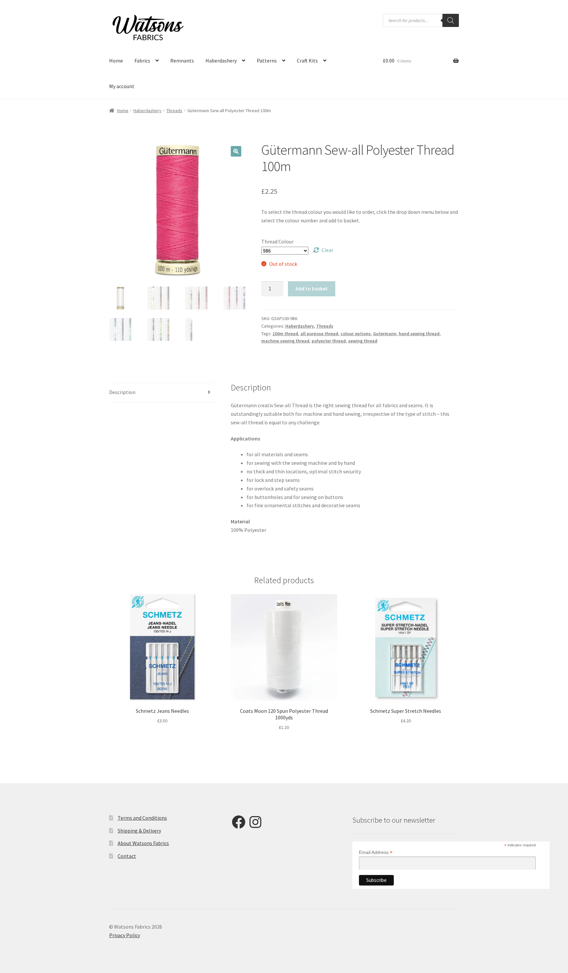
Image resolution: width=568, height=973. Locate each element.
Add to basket (312, 288)
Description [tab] (122, 392)
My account (121, 86)
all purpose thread (319, 334)
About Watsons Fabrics (143, 843)
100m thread (285, 334)
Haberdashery (221, 60)
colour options (356, 334)
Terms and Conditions (142, 817)
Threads (174, 110)
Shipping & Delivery (139, 830)
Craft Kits (307, 60)
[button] (236, 151)
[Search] (450, 20)
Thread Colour (277, 241)
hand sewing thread (419, 334)
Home (116, 60)
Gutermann (384, 334)
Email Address (375, 852)
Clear (327, 250)
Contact (127, 856)
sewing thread (362, 341)
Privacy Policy (124, 935)
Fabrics (142, 60)
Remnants (182, 60)
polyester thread (329, 341)
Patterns (267, 60)
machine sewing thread (285, 341)
